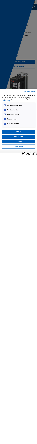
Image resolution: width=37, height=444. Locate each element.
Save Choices (18, 141)
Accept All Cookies (18, 136)
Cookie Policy (6, 101)
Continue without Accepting (29, 91)
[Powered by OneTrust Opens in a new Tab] (29, 152)
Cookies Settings (18, 146)
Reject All (18, 131)
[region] (18, 266)
